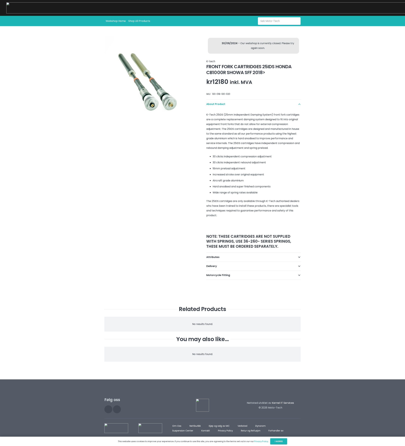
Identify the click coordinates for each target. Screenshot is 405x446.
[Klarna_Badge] (116, 428)
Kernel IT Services (283, 403)
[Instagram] (108, 409)
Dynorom (260, 425)
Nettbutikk (195, 425)
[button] (194, 41)
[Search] (298, 21)
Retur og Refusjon (250, 430)
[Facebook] (117, 409)
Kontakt (205, 430)
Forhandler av (276, 430)
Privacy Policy (225, 430)
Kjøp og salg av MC (219, 425)
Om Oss (176, 425)
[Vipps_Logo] (150, 428)
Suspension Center (182, 430)
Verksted (242, 425)
